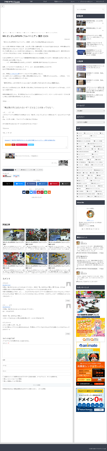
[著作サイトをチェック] (24, 192)
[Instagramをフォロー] (34, 192)
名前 (4, 360)
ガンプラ (18, 169)
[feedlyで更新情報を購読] (45, 192)
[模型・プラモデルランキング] (7, 175)
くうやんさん (14, 73)
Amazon (8, 144)
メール (4, 365)
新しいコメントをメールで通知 (12, 379)
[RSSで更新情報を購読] (49, 192)
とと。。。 (90, 220)
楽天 (13, 144)
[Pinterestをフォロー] (42, 192)
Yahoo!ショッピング (21, 144)
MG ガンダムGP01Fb (8, 169)
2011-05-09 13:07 (6, 307)
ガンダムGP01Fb (38, 169)
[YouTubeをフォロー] (38, 192)
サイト (4, 371)
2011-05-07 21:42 (6, 285)
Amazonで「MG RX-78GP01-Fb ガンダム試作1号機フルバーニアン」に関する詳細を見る (30, 140)
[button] (65, 184)
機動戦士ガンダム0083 (27, 169)
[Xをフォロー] (27, 192)
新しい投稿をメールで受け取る (12, 381)
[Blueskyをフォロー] (31, 192)
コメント (6, 343)
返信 (68, 300)
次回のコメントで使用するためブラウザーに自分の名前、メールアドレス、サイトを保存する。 (31, 376)
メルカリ (31, 144)
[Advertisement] (36, 20)
